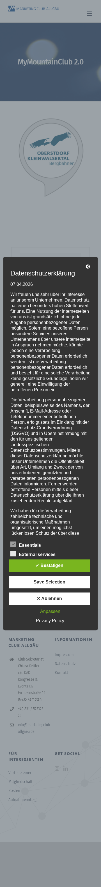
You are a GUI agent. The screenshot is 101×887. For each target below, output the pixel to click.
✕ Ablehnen (49, 598)
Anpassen (50, 611)
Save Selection (49, 582)
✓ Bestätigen (49, 565)
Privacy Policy (50, 620)
